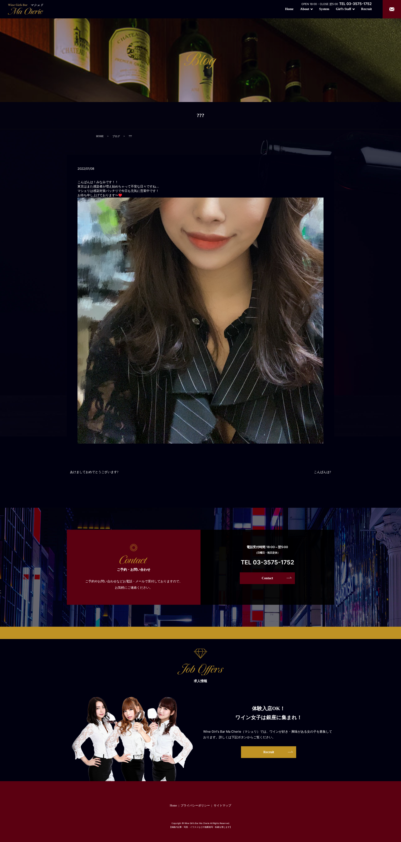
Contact (267, 578)
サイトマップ (222, 805)
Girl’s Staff (343, 9)
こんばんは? (322, 472)
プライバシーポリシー (195, 805)
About (304, 9)
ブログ (116, 136)
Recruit (366, 9)
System (324, 9)
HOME (100, 136)
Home (289, 9)
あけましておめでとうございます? (94, 472)
